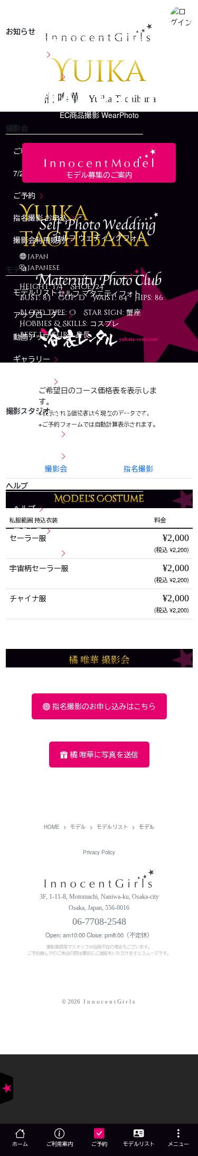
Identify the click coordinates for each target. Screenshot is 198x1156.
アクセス (29, 530)
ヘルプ (25, 508)
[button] (181, 17)
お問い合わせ (36, 552)
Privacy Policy (99, 852)
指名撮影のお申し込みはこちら (103, 706)
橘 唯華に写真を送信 (103, 754)
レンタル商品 (36, 455)
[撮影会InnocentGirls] (99, 877)
